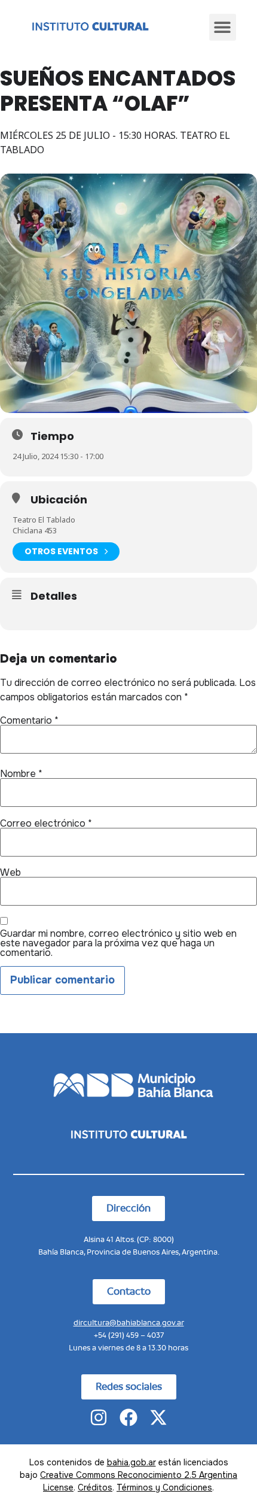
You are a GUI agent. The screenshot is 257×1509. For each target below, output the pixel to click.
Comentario (29, 720)
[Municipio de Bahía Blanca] (128, 1084)
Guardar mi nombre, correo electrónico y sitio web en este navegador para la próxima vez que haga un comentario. (118, 943)
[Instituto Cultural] (90, 27)
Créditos (95, 1487)
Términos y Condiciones (164, 1487)
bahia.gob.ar (131, 1462)
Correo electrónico (46, 823)
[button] (222, 27)
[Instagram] (99, 1417)
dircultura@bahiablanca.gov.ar (129, 1322)
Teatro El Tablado (44, 519)
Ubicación (58, 499)
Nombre (21, 774)
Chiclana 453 (35, 530)
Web (10, 873)
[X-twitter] (158, 1417)
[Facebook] (128, 1417)
